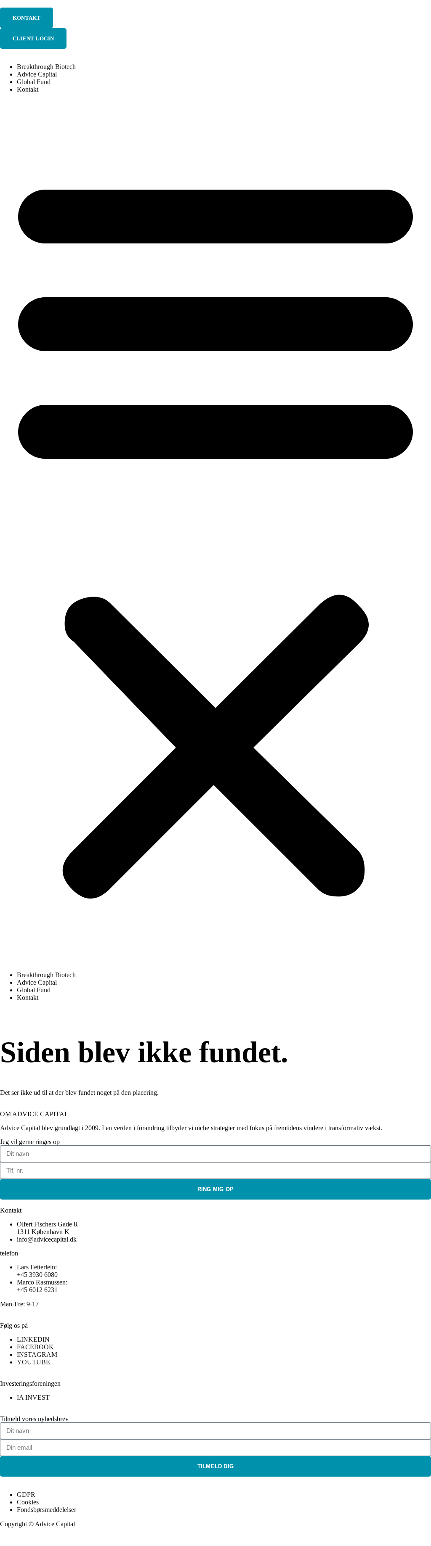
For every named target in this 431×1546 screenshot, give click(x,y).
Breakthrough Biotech (46, 66)
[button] (215, 532)
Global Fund (34, 81)
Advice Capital (37, 74)
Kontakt (27, 89)
